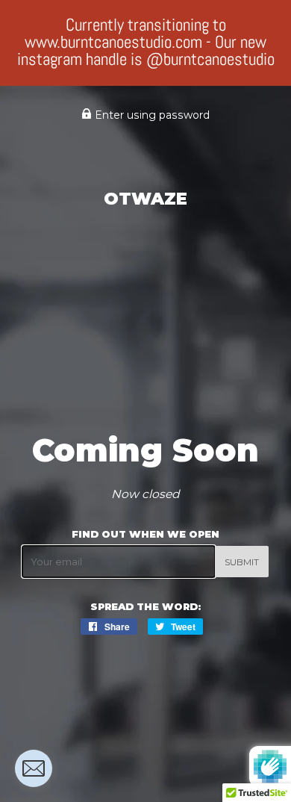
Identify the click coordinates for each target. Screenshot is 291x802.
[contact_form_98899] (33, 768)
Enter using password (151, 115)
